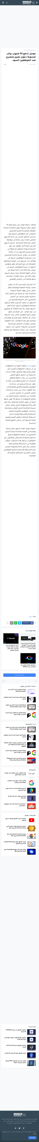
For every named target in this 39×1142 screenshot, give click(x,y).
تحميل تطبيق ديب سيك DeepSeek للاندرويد (16, 1030)
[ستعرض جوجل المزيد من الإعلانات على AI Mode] (28, 658)
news (24, 50)
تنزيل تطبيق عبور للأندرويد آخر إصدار (15, 1053)
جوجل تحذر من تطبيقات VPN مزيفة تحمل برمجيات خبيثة (16, 1061)
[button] (37, 2)
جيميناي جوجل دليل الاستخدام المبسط (17, 797)
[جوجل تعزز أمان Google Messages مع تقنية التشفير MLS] (31, 852)
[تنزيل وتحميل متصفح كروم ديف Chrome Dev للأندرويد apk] (31, 836)
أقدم (3, 681)
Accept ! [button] (32, 1137)
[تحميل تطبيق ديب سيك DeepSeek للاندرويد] (31, 1032)
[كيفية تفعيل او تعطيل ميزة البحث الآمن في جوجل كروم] (31, 715)
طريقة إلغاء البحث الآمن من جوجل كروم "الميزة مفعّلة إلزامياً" (16, 705)
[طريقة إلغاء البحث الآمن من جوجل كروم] (31, 707)
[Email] (11, 623)
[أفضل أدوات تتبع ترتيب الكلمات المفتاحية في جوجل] (31, 783)
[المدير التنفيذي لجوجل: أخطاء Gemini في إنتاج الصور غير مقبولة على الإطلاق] (31, 745)
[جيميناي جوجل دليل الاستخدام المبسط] (31, 798)
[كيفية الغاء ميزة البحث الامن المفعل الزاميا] (31, 699)
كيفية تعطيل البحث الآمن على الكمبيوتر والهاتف (17, 690)
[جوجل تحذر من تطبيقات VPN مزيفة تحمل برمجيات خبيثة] (31, 1063)
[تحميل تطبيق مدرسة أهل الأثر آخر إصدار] (31, 1048)
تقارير (29, 366)
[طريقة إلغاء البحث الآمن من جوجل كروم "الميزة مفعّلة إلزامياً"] (31, 730)
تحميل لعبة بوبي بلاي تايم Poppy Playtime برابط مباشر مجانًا (16, 759)
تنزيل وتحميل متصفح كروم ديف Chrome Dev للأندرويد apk (16, 835)
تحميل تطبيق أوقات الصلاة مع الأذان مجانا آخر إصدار (15, 1038)
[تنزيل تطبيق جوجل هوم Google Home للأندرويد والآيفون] (31, 844)
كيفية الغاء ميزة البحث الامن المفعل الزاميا (15, 698)
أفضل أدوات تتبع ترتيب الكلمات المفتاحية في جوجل (16, 781)
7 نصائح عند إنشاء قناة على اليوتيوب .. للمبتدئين (15, 804)
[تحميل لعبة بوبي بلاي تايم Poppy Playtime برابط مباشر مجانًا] (31, 760)
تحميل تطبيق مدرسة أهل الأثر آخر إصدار (16, 1046)
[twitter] (19, 1128)
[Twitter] (19, 623)
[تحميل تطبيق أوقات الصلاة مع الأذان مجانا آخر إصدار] (31, 1040)
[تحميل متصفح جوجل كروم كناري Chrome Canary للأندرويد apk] (31, 828)
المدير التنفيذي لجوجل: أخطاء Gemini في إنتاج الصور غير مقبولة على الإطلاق (15, 744)
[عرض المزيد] (7, 623)
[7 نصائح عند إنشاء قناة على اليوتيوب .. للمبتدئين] (31, 806)
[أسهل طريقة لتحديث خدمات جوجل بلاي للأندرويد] (31, 791)
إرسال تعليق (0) (19, 675)
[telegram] (15, 1128)
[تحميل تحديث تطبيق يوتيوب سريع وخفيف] (31, 821)
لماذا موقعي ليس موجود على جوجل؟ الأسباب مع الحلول (15, 773)
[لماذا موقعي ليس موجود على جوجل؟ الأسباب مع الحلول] (31, 775)
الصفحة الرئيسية (31, 50)
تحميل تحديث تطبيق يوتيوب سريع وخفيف (16, 819)
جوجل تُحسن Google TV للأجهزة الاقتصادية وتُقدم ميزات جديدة (28, 647)
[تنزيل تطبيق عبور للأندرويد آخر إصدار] (31, 1055)
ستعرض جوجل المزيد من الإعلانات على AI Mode (28, 665)
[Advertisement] (19, 26)
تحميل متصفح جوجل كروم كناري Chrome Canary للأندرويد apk (16, 827)
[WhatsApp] (15, 623)
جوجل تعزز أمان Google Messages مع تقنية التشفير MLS (15, 850)
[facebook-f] (23, 1128)
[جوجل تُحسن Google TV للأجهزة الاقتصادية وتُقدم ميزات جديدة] (28, 638)
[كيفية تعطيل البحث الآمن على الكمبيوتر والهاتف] (31, 692)
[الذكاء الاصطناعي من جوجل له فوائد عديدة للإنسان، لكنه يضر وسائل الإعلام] (11, 638)
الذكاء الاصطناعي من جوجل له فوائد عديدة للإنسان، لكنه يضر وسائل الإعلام (12, 648)
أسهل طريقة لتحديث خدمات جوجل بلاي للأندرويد (15, 789)
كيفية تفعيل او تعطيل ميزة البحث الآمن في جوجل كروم (15, 713)
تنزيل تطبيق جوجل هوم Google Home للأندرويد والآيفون (15, 842)
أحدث (35, 681)
